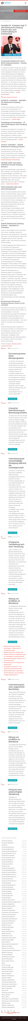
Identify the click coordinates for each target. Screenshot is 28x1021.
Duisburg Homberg (14, 887)
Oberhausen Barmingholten (14, 944)
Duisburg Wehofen (14, 954)
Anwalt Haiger (16, 119)
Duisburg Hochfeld (14, 864)
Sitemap (24, 1017)
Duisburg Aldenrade (14, 967)
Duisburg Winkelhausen (14, 870)
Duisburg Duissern (15, 348)
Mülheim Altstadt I (14, 946)
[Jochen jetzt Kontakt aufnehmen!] (3, 405)
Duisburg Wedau (14, 891)
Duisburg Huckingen (14, 927)
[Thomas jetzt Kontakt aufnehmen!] (3, 538)
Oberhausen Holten (14, 971)
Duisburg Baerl (14, 929)
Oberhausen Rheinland (14, 910)
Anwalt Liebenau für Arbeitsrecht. (14, 652)
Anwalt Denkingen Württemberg (10, 159)
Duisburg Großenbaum (14, 921)
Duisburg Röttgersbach (14, 885)
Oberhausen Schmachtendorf (14, 1001)
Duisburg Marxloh (14, 893)
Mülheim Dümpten (14, 952)
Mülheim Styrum (14, 925)
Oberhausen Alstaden (14, 855)
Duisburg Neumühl (14, 895)
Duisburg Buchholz (14, 878)
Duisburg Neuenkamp (14, 868)
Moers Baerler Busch (14, 961)
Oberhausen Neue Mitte (14, 938)
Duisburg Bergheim (14, 860)
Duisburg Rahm (14, 897)
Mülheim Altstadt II (14, 969)
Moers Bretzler (14, 994)
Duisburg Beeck (14, 883)
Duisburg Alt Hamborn (14, 900)
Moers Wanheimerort (14, 931)
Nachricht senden (12, 398)
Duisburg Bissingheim (14, 916)
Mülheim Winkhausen (14, 975)
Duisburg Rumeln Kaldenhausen (14, 950)
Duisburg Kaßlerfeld (14, 843)
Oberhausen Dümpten (14, 956)
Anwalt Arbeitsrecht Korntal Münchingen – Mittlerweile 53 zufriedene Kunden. (12, 648)
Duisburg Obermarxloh (14, 906)
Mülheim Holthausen (14, 1005)
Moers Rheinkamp (14, 959)
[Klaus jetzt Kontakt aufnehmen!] (3, 595)
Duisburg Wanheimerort (14, 876)
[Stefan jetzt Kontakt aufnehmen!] (3, 681)
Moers (14, 963)
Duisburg (14, 845)
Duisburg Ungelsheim (14, 904)
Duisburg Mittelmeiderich (14, 851)
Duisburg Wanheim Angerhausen (14, 902)
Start (2, 21)
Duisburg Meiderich (14, 862)
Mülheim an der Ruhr (14, 948)
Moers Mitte (14, 997)
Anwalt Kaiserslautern (12, 184)
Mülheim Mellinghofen (14, 1007)
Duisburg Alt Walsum (14, 992)
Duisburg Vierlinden (14, 923)
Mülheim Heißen (14, 978)
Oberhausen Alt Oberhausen (14, 912)
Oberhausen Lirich (14, 935)
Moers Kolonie (14, 942)
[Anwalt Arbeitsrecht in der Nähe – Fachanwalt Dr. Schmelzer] (6, 3)
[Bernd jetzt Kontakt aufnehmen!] (3, 350)
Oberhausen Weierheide (14, 982)
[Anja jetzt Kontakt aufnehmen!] (3, 455)
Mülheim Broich (14, 933)
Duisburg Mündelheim (14, 980)
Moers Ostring (14, 965)
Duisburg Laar (14, 866)
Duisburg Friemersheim (14, 914)
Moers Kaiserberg (14, 988)
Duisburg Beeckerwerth (14, 874)
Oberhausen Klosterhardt (14, 984)
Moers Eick (14, 990)
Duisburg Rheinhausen (14, 889)
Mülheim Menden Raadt (14, 986)
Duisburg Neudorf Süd (14, 857)
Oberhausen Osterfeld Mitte (14, 999)
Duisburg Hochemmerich (14, 881)
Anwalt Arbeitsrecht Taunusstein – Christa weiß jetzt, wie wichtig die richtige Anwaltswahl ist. (14, 673)
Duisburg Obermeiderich (14, 872)
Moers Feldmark (14, 973)
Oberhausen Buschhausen (14, 919)
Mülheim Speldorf (14, 908)
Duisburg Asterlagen (14, 940)
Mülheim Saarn (14, 1003)
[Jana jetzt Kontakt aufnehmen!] (3, 786)
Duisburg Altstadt (14, 841)
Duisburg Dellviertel (14, 849)
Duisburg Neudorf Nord (14, 853)
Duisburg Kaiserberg (14, 847)
